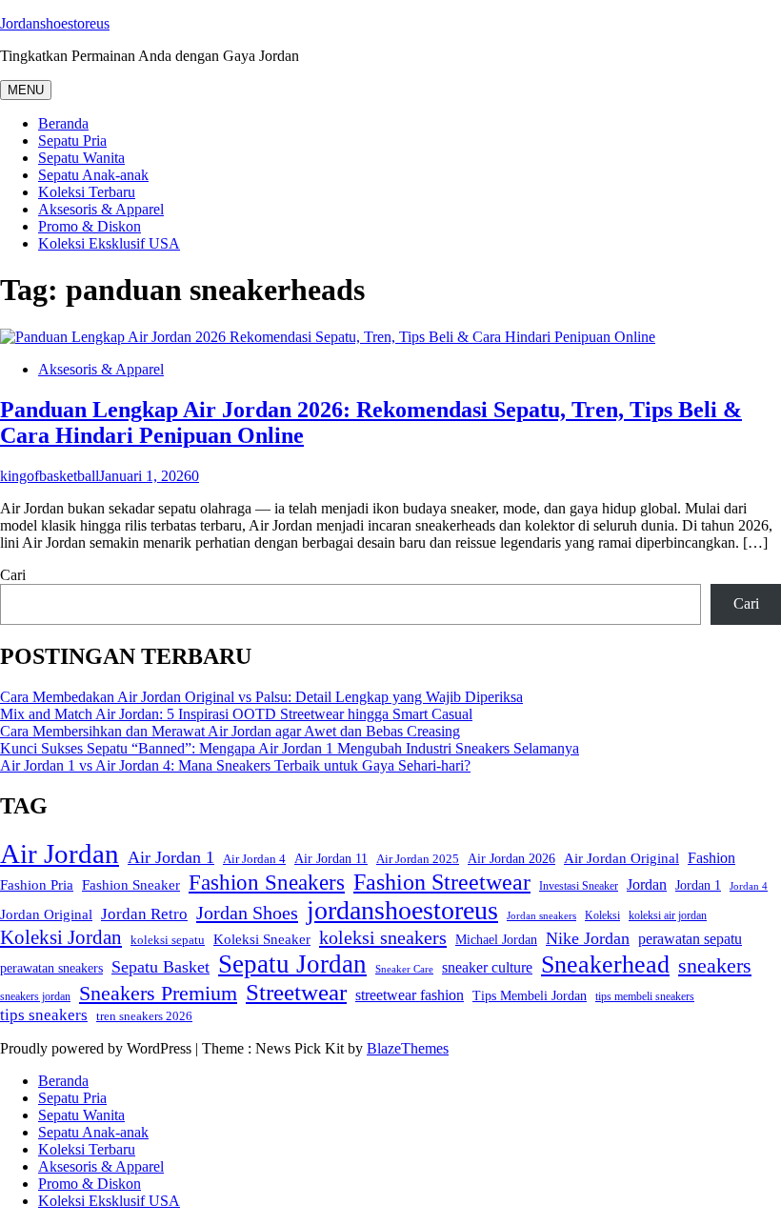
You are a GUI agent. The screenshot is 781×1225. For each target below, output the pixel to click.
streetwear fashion (409, 995)
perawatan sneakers (51, 967)
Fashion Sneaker (131, 884)
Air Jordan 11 (331, 859)
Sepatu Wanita (81, 158)
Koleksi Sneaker (261, 939)
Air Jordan (59, 853)
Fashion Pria (36, 885)
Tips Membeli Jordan (529, 996)
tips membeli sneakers (644, 997)
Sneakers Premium (158, 993)
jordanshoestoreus (402, 910)
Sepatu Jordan (292, 964)
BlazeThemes (408, 1048)
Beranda (63, 123)
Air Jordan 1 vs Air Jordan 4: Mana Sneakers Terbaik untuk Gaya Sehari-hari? (235, 765)
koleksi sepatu (167, 940)
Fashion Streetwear (442, 882)
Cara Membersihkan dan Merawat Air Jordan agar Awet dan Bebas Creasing (230, 731)
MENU (26, 90)
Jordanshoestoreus (55, 23)
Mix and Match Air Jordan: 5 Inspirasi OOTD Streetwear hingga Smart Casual (236, 714)
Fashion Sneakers (267, 882)
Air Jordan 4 (254, 859)
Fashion (711, 858)
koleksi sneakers (383, 937)
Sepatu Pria (72, 140)
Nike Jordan (588, 938)
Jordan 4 (749, 886)
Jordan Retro (144, 914)
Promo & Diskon (89, 226)
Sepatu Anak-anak (93, 175)
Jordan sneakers (541, 916)
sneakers (714, 965)
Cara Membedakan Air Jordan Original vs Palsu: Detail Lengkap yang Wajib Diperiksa (261, 697)
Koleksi (602, 915)
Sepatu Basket (160, 966)
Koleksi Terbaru (86, 192)
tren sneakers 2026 (144, 1016)
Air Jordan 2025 (417, 859)
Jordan (647, 884)
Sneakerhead (605, 964)
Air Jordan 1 (171, 857)
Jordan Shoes (247, 912)
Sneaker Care (404, 968)
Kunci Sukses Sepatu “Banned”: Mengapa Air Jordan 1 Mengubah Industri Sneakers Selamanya (289, 748)
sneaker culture (487, 967)
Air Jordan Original (621, 858)
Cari (13, 575)
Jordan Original (46, 914)
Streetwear (296, 992)
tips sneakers (44, 1015)
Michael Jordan (496, 940)
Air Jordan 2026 (511, 859)
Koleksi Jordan (61, 937)
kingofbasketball (49, 476)
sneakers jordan (35, 997)
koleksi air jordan (668, 916)
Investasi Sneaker (578, 886)
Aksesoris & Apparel (101, 209)
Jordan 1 (698, 885)
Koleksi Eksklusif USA (109, 243)
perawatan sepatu (690, 939)
